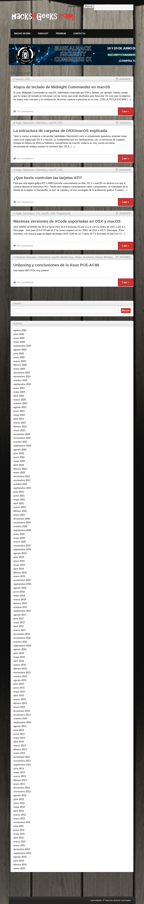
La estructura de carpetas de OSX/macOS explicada (60, 131)
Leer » (125, 111)
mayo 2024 (19, 392)
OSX (27, 79)
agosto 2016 (19, 649)
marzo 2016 (19, 664)
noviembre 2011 (21, 822)
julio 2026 (18, 334)
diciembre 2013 (21, 757)
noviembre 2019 (22, 545)
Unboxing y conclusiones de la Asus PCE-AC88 (56, 265)
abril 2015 (18, 695)
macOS (20, 79)
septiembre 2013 (22, 764)
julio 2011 (18, 826)
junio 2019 (19, 561)
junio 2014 (19, 734)
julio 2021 (18, 492)
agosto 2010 (19, 857)
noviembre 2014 (22, 715)
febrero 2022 (20, 469)
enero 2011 (19, 845)
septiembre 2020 (22, 530)
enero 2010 (19, 868)
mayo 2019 (19, 565)
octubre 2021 (20, 484)
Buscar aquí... (76, 6)
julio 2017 (18, 618)
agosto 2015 (19, 680)
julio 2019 (18, 557)
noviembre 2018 (22, 580)
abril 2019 (18, 568)
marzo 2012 (19, 814)
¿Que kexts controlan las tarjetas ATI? (47, 178)
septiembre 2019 (22, 549)
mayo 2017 (19, 622)
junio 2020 (19, 534)
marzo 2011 (19, 841)
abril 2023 (18, 419)
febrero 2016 (20, 668)
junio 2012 (19, 803)
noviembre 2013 (22, 761)
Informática (41, 122)
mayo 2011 (19, 834)
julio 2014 (18, 730)
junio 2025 (19, 357)
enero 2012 (19, 818)
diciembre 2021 (21, 476)
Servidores (88, 257)
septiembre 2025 (22, 345)
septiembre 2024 (22, 384)
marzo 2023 (19, 422)
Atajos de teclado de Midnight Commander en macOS (61, 87)
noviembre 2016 (22, 638)
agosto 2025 (19, 349)
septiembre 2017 (22, 611)
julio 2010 (18, 860)
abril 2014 (18, 741)
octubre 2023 (20, 403)
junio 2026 (19, 338)
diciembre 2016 (21, 634)
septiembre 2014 (22, 722)
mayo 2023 (19, 415)
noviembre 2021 (22, 480)
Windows (108, 257)
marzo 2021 (19, 507)
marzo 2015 (19, 699)
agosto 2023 (19, 407)
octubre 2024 (20, 380)
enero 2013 (19, 784)
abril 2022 (18, 465)
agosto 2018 (19, 588)
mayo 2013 (19, 772)
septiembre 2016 (22, 645)
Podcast (43, 33)
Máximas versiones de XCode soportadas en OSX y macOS (67, 221)
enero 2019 (19, 576)
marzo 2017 (19, 630)
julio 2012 (18, 799)
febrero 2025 (20, 365)
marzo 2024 (19, 399)
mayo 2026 (19, 342)
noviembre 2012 (22, 791)
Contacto (79, 33)
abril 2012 (18, 811)
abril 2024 (18, 396)
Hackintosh (28, 122)
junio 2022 (19, 457)
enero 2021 (19, 515)
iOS (38, 213)
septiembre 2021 (22, 488)
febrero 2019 (20, 572)
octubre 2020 (20, 526)
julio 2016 (18, 653)
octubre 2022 (20, 442)
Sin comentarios (25, 111)
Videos (98, 257)
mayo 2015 (19, 691)
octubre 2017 (20, 607)
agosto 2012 (19, 795)
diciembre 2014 (21, 711)
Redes (78, 257)
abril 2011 (18, 837)
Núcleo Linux (67, 257)
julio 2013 (18, 768)
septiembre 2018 (22, 584)
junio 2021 (19, 495)
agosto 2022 (19, 449)
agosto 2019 (19, 553)
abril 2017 (18, 626)
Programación (64, 213)
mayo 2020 (19, 538)
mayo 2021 (19, 499)
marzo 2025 (19, 361)
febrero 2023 (20, 426)
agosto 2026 (19, 330)
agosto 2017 (19, 614)
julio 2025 (18, 353)
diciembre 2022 (21, 434)
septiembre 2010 (22, 853)
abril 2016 (18, 661)
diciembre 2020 (21, 518)
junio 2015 (19, 687)
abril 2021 (18, 503)
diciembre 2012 (21, 787)
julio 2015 (18, 684)
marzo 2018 (19, 599)
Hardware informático (26, 257)
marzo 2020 (19, 541)
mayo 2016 (19, 657)
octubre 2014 (20, 718)
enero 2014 (19, 753)
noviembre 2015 (22, 672)
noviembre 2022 (22, 438)
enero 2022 (19, 472)
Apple (19, 122)
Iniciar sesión (22, 33)
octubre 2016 (20, 641)
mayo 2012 (19, 807)
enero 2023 (19, 430)
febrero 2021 (20, 511)
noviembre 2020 (22, 522)
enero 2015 (19, 707)
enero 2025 (19, 368)
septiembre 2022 (22, 445)
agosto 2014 (19, 726)
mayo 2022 (19, 461)
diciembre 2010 (21, 849)
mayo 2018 (19, 595)
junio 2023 (19, 411)
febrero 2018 (20, 603)
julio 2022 (18, 453)
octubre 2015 (20, 676)
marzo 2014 (19, 745)
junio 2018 (19, 591)
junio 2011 (18, 830)
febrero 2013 (20, 780)
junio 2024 (19, 388)
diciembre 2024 (21, 372)
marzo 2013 (19, 776)
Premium (61, 33)
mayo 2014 (19, 738)
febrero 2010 (20, 864)
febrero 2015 (20, 703)
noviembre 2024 (22, 376)
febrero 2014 (20, 749)
